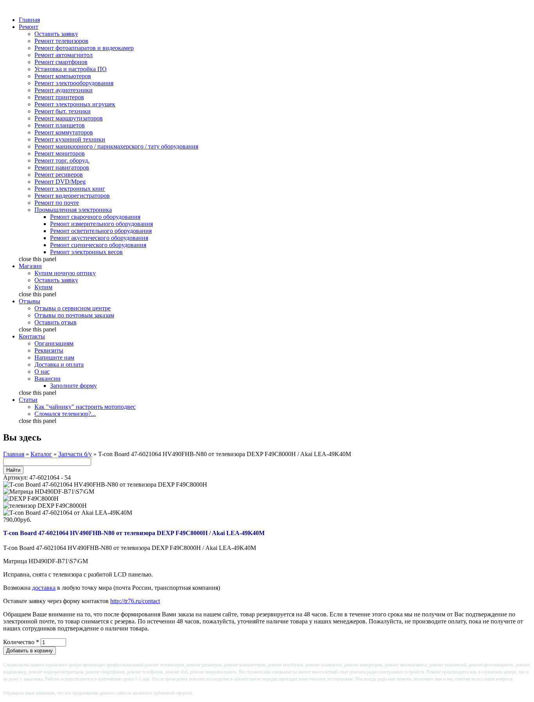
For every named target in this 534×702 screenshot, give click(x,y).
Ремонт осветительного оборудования (101, 230)
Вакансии (47, 378)
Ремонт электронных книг (69, 188)
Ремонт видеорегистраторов (72, 195)
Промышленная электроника (73, 209)
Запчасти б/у (75, 454)
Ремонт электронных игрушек (74, 104)
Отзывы (29, 301)
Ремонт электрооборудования (73, 83)
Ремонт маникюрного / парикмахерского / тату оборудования (116, 146)
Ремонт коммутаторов (63, 132)
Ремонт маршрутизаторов (68, 118)
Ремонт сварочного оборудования (95, 216)
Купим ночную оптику (65, 273)
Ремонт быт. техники (62, 111)
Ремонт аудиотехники (63, 90)
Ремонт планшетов (59, 125)
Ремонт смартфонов (61, 62)
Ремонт (28, 26)
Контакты (32, 336)
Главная (29, 19)
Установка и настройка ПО (70, 69)
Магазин (30, 266)
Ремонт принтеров (59, 97)
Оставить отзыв (55, 322)
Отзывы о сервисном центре (72, 308)
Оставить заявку (56, 33)
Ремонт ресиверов (58, 174)
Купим (43, 287)
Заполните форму (73, 385)
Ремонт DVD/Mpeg (60, 181)
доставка (44, 587)
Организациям (53, 343)
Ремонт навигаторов (61, 167)
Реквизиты (48, 350)
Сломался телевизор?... (65, 413)
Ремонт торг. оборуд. (62, 160)
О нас (42, 371)
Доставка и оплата (59, 364)
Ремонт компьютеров (62, 76)
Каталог (41, 454)
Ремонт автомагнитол (63, 55)
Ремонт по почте (56, 202)
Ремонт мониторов (59, 153)
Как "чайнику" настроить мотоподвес (85, 406)
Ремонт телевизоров (61, 41)
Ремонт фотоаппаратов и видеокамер (84, 48)
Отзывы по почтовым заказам (74, 315)
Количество (21, 642)
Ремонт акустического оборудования (99, 238)
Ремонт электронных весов (86, 252)
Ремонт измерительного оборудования (101, 223)
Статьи (28, 399)
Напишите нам (54, 357)
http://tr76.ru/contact (135, 601)
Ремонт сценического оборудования (98, 245)
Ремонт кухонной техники (69, 139)
